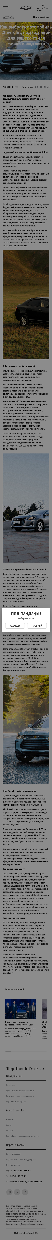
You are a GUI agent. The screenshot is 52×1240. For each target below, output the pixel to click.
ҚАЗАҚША (15, 625)
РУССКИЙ (37, 625)
